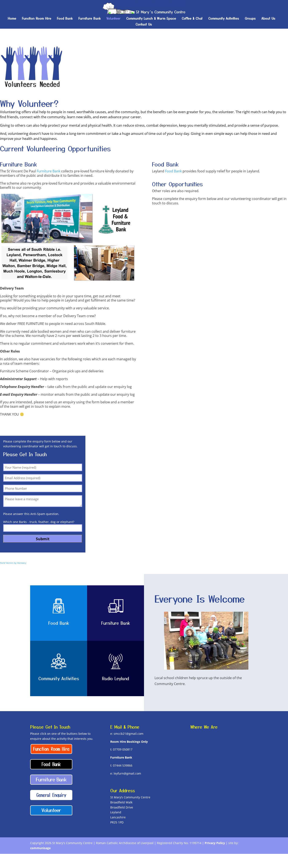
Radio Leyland (115, 678)
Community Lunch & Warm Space (151, 18)
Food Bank (65, 18)
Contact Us (144, 24)
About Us (268, 18)
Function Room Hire (36, 18)
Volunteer (113, 18)
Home (12, 18)
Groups (250, 18)
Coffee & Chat (192, 18)
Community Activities (223, 18)
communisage (40, 848)
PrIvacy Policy (215, 843)
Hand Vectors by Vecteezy (13, 562)
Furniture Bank (89, 18)
